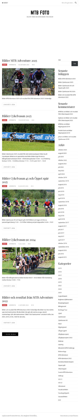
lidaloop (60, 341)
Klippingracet (62, 327)
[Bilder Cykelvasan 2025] (28, 137)
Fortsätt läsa (9, 104)
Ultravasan (61, 386)
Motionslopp (62, 351)
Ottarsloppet (62, 369)
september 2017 (63, 222)
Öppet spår (61, 365)
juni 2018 (61, 212)
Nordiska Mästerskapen (66, 362)
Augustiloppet (62, 296)
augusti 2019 (62, 184)
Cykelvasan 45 (63, 320)
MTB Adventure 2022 (65, 358)
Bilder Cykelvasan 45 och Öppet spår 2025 (25, 180)
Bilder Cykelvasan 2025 (16, 116)
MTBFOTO (12, 64)
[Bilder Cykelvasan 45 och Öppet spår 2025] (28, 203)
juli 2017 (61, 229)
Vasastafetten (62, 396)
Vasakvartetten (63, 389)
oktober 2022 (62, 160)
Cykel (60, 313)
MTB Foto (40, 12)
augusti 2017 (62, 226)
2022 (4, 305)
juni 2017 (61, 233)
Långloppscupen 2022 (65, 337)
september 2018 (63, 202)
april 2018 (61, 219)
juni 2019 (61, 191)
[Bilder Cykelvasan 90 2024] (28, 261)
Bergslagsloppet (63, 303)
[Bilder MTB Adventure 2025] (28, 82)
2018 (60, 279)
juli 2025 (61, 157)
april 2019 (61, 198)
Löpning (60, 344)
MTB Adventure (63, 355)
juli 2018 (61, 209)
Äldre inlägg (11, 334)
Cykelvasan (62, 317)
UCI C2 (60, 383)
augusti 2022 (62, 164)
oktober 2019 (62, 177)
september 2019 (63, 181)
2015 (60, 268)
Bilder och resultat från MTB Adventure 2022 (27, 299)
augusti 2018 (62, 205)
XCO (59, 400)
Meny (6, 3)
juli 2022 (61, 167)
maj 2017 (61, 236)
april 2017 (61, 240)
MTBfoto (61, 112)
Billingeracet (62, 306)
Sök (59, 60)
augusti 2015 (62, 257)
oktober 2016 (62, 243)
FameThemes (74, 416)
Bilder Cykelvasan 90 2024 (18, 240)
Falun (60, 324)
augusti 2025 (62, 153)
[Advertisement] (40, 38)
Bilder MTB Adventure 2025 (19, 60)
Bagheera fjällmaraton (65, 299)
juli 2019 (61, 188)
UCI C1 (60, 379)
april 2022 (61, 174)
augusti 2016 (62, 250)
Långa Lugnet (62, 331)
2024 (4, 244)
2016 (60, 272)
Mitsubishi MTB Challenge (66, 348)
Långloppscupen (63, 334)
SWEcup (60, 376)
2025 (4, 64)
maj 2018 (61, 216)
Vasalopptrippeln (63, 393)
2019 (60, 282)
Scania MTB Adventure (65, 372)
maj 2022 (61, 171)
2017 (60, 275)
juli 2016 (61, 254)
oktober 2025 (62, 150)
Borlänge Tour (62, 310)
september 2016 (63, 247)
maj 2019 (61, 195)
